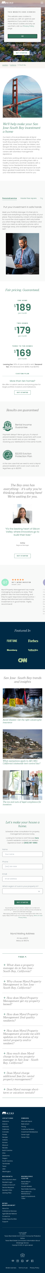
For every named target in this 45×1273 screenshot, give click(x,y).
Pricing (23, 1127)
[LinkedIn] (17, 1261)
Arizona (5, 1124)
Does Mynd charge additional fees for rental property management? (18, 1076)
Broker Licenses (11, 1268)
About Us (5, 1208)
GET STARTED (21, 53)
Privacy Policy (22, 917)
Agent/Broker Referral (9, 1214)
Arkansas (5, 1127)
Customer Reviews (27, 1129)
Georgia (5, 1137)
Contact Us (6, 1216)
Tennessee (6, 1164)
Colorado (5, 1132)
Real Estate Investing (28, 1189)
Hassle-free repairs (29, 198)
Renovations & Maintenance (26, 1193)
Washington (6, 1171)
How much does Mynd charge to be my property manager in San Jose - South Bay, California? (20, 1058)
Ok (22, 36)
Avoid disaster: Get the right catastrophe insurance (22, 721)
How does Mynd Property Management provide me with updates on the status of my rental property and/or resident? (21, 1037)
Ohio (4, 1153)
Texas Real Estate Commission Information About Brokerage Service (22, 1242)
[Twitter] (27, 1261)
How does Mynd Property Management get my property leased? (21, 1001)
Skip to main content (1, 10)
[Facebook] (32, 1261)
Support (5, 1222)
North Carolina (7, 1150)
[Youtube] (13, 1261)
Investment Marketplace (29, 1132)
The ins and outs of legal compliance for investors (22, 803)
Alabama (5, 1121)
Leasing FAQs (6, 1193)
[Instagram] (22, 1261)
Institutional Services (9, 1211)
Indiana (5, 1140)
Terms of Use (38, 915)
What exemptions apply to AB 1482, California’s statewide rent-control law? (21, 762)
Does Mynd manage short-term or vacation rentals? (21, 1091)
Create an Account (8, 1185)
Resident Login (7, 1182)
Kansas (5, 1142)
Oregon (4, 1158)
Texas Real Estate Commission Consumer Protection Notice (22, 1237)
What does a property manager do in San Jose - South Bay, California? (18, 968)
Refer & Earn (25, 1124)
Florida (4, 1134)
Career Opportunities (9, 1219)
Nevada (5, 1148)
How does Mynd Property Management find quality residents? (20, 1017)
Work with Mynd (26, 1121)
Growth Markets (26, 1186)
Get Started (22, 902)
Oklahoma (6, 1156)
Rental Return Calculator (25, 1183)
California (5, 1129)
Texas (4, 1166)
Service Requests (8, 1187)
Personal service (9, 198)
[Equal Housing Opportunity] (22, 1255)
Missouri (5, 1145)
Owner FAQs (25, 1137)
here (37, 838)
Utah (4, 1169)
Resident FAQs (7, 1190)
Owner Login (25, 1134)
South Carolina (7, 1161)
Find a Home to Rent (9, 1180)
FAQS (21, 956)
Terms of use (23, 1268)
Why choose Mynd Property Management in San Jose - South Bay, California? (22, 984)
